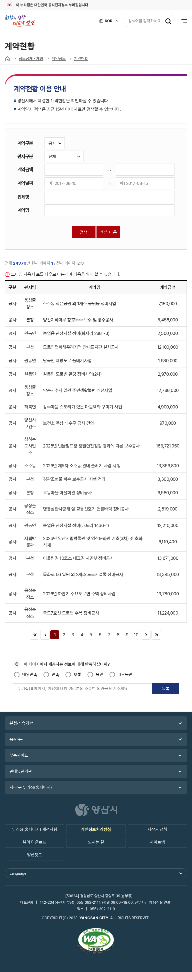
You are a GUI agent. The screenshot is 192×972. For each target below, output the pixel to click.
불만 (99, 674)
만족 (55, 674)
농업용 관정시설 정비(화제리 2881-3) (76, 333)
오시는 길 (96, 842)
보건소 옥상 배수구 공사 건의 (68, 423)
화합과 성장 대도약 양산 (22, 21)
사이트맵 (157, 842)
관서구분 (25, 156)
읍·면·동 (16, 739)
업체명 (23, 197)
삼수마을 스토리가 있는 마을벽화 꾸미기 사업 (82, 406)
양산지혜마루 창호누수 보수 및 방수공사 (78, 319)
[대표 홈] (7, 59)
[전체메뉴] (181, 21)
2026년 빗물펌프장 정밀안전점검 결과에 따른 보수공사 (91, 445)
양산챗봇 (34, 854)
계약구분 (25, 143)
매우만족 (29, 674)
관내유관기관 (21, 771)
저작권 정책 (157, 829)
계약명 (23, 210)
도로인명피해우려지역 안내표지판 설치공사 (81, 347)
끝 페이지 (156, 635)
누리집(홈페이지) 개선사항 (34, 829)
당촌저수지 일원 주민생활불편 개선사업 (77, 390)
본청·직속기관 (21, 723)
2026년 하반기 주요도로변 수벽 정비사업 (79, 593)
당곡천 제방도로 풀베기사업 (67, 360)
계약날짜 (25, 183)
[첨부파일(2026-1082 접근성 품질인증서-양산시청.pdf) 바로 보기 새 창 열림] (96, 941)
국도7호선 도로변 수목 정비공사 (71, 613)
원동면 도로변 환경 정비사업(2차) (72, 374)
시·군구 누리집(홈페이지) (31, 787)
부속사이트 (19, 755)
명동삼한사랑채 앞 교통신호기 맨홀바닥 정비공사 (85, 509)
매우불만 (125, 674)
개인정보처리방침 (96, 829)
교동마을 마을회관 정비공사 (67, 492)
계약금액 (25, 169)
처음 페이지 (34, 635)
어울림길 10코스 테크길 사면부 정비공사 (78, 558)
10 (136, 634)
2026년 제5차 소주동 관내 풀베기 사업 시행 (81, 465)
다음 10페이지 (145, 635)
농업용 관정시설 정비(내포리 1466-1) (76, 525)
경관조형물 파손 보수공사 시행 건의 (74, 479)
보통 (77, 674)
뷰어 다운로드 (34, 842)
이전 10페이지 (45, 635)
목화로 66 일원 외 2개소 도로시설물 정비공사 (83, 574)
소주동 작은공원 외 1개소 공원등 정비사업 (79, 303)
